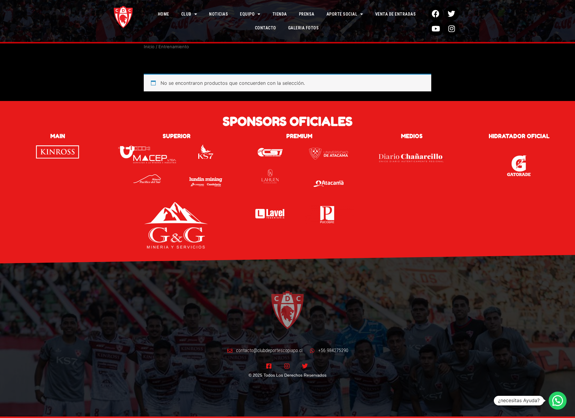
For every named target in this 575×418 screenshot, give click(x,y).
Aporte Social (342, 14)
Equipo (247, 14)
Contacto (265, 27)
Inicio (149, 46)
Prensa (306, 14)
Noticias (218, 14)
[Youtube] (435, 28)
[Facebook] (435, 13)
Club (186, 14)
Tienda (280, 14)
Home (163, 14)
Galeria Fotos (303, 27)
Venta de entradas (395, 14)
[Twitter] (451, 13)
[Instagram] (451, 28)
